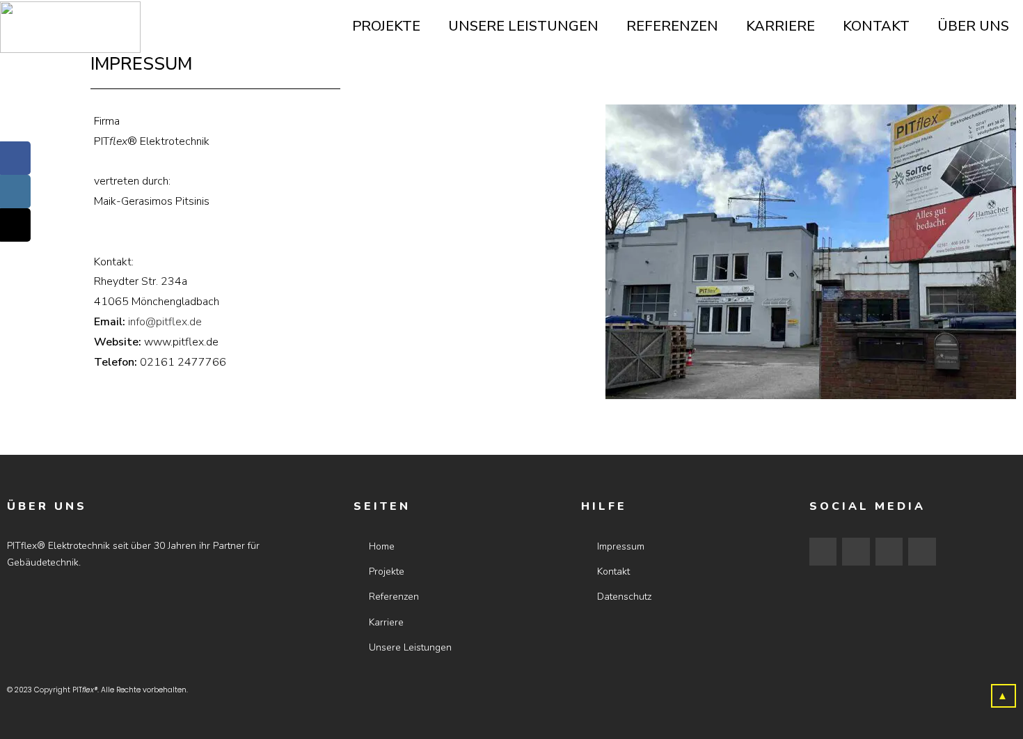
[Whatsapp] (922, 552)
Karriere (780, 26)
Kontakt (876, 26)
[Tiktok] (889, 552)
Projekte (386, 26)
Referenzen (672, 26)
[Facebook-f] (823, 552)
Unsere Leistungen (523, 26)
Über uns (973, 26)
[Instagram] (856, 552)
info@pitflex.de (165, 321)
